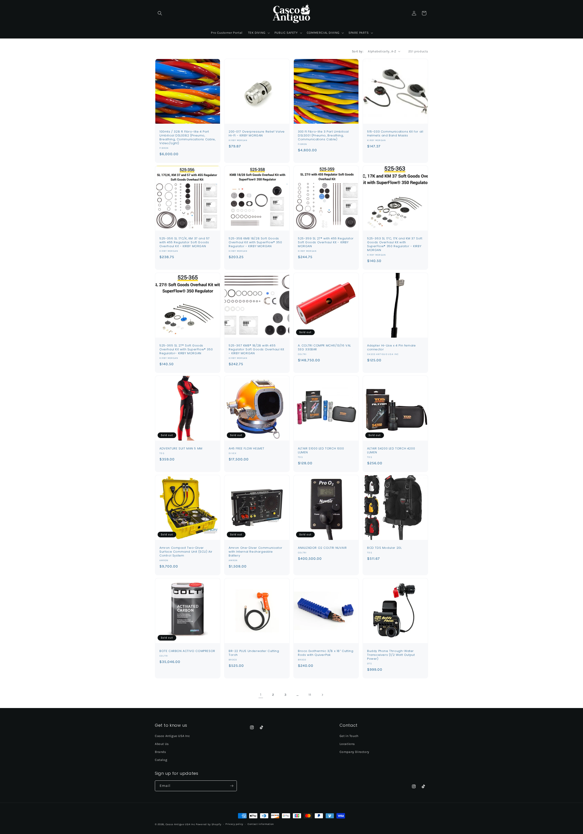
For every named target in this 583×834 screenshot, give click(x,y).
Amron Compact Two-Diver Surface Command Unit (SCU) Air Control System (185, 552)
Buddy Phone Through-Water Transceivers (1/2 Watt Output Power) (391, 655)
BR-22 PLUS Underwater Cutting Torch (254, 653)
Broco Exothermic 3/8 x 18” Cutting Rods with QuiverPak (325, 653)
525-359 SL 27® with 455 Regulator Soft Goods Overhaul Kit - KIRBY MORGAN (326, 242)
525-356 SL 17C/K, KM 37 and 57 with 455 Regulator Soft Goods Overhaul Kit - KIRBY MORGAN (184, 242)
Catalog (161, 760)
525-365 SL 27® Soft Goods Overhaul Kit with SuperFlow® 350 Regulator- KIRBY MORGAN (186, 349)
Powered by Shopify (208, 824)
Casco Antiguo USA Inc (172, 736)
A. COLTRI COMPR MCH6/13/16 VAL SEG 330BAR (324, 348)
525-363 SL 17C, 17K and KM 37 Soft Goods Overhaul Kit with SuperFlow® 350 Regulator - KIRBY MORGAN (394, 244)
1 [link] (260, 694)
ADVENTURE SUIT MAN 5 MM (180, 449)
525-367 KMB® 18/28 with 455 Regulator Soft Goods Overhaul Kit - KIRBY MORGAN (256, 349)
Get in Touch (349, 736)
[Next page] (322, 695)
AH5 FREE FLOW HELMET (246, 449)
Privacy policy (234, 824)
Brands (160, 752)
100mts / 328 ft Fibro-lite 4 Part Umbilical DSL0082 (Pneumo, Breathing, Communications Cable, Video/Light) (187, 137)
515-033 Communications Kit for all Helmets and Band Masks (395, 134)
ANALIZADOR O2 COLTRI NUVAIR (322, 548)
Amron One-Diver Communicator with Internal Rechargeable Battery (255, 552)
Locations (347, 744)
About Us (162, 744)
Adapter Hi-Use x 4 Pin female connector (391, 348)
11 (310, 695)
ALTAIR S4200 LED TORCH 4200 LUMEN (391, 450)
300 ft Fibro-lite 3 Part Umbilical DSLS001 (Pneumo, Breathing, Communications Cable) (323, 135)
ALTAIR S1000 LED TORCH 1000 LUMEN (321, 450)
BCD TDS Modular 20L (384, 548)
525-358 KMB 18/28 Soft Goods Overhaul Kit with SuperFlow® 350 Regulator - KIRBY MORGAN (255, 242)
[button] (160, 13)
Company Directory (354, 752)
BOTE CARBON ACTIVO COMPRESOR (187, 651)
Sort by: (357, 51)
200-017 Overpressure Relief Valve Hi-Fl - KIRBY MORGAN (257, 134)
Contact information (261, 824)
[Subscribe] (232, 785)
